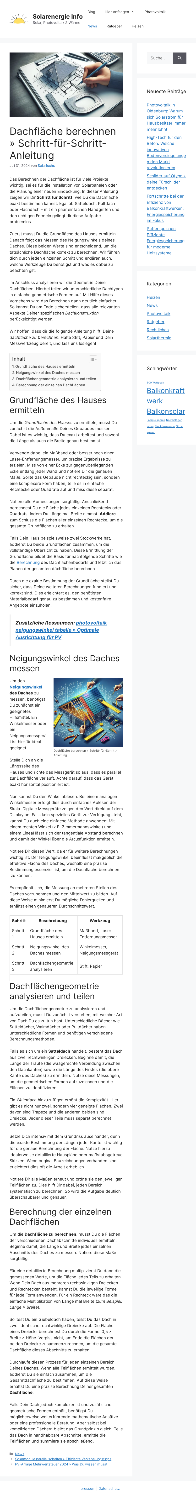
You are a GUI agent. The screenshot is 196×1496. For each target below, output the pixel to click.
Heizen (138, 26)
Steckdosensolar (165, 426)
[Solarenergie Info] (19, 18)
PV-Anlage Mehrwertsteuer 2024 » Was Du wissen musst (61, 1464)
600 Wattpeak (155, 382)
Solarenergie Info (58, 16)
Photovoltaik (155, 12)
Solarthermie (159, 338)
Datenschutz (109, 1488)
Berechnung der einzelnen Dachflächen (50, 385)
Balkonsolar (166, 411)
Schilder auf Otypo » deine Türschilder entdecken (166, 181)
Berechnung (28, 562)
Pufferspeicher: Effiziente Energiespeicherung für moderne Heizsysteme (166, 240)
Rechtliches (158, 329)
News (92, 26)
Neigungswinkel (26, 687)
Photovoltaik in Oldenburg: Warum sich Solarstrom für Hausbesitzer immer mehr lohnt (166, 117)
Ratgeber (114, 26)
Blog (91, 12)
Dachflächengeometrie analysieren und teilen (56, 379)
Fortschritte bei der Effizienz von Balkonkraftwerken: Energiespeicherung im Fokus (166, 208)
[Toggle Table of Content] (90, 359)
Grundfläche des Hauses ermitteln (45, 366)
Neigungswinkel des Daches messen (48, 372)
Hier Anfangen (117, 12)
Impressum (85, 1488)
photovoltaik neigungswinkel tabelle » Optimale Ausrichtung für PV (61, 630)
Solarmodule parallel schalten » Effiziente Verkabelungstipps (63, 1459)
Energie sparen (156, 420)
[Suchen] (179, 58)
